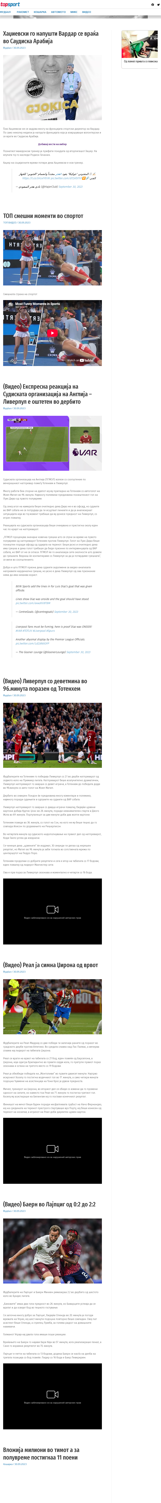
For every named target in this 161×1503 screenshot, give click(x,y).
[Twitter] (158, 4)
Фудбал (7, 47)
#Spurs (50, 630)
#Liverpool (39, 630)
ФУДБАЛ (5, 12)
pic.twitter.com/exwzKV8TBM (33, 603)
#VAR (19, 630)
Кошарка (8, 1464)
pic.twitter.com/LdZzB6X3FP (32, 643)
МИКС (74, 12)
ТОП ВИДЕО (9, 222)
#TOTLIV (27, 630)
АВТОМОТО (58, 12)
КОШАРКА (40, 12)
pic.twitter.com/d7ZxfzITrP (66, 178)
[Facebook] (152, 4)
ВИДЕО (86, 12)
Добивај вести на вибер (52, 144)
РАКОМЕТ (23, 12)
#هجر (58, 174)
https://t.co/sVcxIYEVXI (36, 178)
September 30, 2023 (70, 186)
